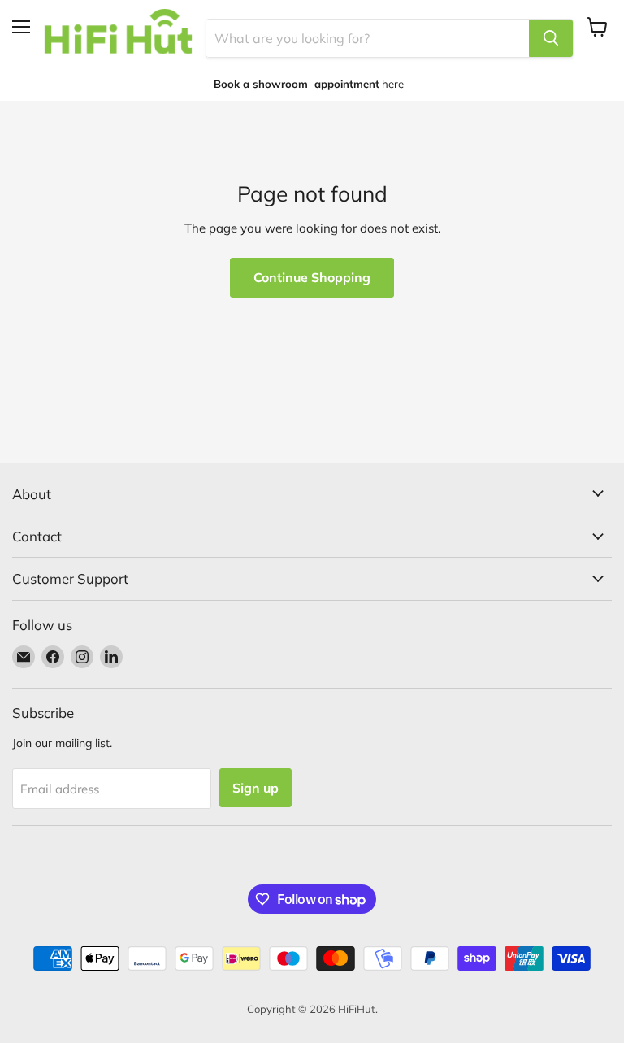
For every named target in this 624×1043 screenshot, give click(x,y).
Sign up (255, 788)
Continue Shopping (312, 277)
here (393, 83)
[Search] (551, 38)
